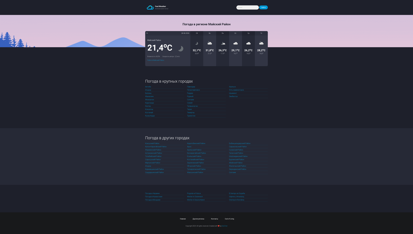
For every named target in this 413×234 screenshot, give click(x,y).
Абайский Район (235, 163)
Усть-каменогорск (236, 90)
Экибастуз (233, 96)
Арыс (189, 147)
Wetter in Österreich (195, 197)
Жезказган (149, 100)
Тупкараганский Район (196, 169)
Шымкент (233, 93)
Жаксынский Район (195, 172)
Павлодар (191, 87)
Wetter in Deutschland (195, 200)
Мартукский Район (152, 163)
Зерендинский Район (237, 169)
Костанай (149, 113)
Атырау (148, 90)
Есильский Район (194, 156)
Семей (189, 103)
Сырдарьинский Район (154, 172)
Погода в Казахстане (153, 197)
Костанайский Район (195, 160)
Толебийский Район (153, 156)
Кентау (148, 106)
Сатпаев (190, 100)
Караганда (149, 103)
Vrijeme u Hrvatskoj (236, 197)
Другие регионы (198, 219)
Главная (183, 219)
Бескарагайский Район (196, 153)
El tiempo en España (237, 193)
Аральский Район (194, 150)
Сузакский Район (236, 150)
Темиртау (191, 113)
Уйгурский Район (194, 166)
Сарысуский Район (153, 160)
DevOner (224, 226)
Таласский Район (236, 153)
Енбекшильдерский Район (239, 143)
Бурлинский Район (236, 160)
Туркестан (191, 116)
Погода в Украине (152, 193)
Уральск (232, 87)
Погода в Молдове (152, 200)
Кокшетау (149, 109)
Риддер (190, 93)
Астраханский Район (153, 153)
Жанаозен (149, 96)
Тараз (189, 109)
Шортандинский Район (238, 156)
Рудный (190, 96)
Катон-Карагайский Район (155, 147)
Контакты (214, 219)
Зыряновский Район (195, 163)
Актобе (148, 87)
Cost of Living (229, 219)
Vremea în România (236, 200)
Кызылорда (150, 116)
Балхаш (148, 93)
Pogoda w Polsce (194, 193)
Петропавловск (193, 90)
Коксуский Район (152, 143)
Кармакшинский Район (154, 169)
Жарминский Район (153, 150)
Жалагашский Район (237, 166)
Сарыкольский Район (238, 147)
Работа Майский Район (155, 60)
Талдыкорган (192, 106)
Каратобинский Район (196, 143)
